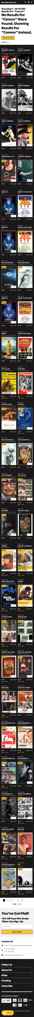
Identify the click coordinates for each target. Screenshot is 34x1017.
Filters (10, 38)
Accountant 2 (23, 758)
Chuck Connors (24, 50)
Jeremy (4, 546)
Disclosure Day (7, 263)
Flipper (20, 404)
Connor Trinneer (24, 156)
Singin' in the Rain (25, 192)
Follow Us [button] (6, 964)
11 (18, 900)
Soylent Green (23, 510)
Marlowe (5, 688)
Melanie (21, 829)
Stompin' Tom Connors (10, 50)
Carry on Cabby (7, 829)
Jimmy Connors (24, 86)
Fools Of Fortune (24, 652)
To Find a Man (6, 617)
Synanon (21, 369)
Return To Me (6, 404)
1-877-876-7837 (9, 949)
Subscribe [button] (7, 985)
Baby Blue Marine (25, 546)
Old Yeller (5, 369)
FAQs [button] (4, 975)
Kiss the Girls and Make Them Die (14, 723)
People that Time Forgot (10, 652)
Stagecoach (22, 617)
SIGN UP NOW (17, 932)
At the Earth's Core (25, 440)
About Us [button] (6, 970)
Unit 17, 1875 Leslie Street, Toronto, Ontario (18, 945)
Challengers (6, 475)
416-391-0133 (9, 951)
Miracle (4, 192)
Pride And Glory (7, 581)
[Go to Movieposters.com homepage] (8, 2)
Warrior (4, 510)
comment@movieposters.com (13, 955)
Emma (3, 333)
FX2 (19, 865)
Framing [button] (6, 980)
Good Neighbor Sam (25, 723)
